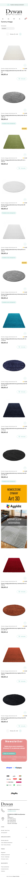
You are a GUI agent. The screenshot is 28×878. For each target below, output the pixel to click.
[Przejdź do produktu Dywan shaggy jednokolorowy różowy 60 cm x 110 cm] (14, 231)
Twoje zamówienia (5, 866)
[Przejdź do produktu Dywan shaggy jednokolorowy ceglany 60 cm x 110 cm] (14, 655)
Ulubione (3, 871)
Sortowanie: (3, 25)
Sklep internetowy (13, 876)
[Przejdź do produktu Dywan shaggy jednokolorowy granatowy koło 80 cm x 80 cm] (14, 365)
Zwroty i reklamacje (5, 856)
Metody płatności (4, 840)
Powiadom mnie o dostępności (8, 123)
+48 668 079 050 (12, 811)
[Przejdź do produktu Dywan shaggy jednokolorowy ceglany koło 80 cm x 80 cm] (14, 610)
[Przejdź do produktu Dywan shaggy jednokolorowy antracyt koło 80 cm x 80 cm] (14, 700)
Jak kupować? (4, 832)
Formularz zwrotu (4, 859)
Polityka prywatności (5, 854)
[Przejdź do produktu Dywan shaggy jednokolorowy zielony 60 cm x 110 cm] (14, 142)
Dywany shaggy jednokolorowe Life (9, 68)
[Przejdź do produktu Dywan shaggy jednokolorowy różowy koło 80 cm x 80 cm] (14, 186)
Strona (12, 34)
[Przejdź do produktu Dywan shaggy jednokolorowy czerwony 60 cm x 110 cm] (14, 565)
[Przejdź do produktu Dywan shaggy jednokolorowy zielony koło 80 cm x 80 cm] (14, 97)
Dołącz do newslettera (9, 753)
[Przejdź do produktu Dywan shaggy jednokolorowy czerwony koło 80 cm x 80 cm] (14, 455)
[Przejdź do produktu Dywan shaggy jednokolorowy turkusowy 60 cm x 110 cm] (14, 320)
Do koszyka (23, 78)
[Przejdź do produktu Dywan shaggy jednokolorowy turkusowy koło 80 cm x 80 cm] (14, 276)
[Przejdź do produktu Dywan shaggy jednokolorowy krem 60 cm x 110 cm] (14, 52)
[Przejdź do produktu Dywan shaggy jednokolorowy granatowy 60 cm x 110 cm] (14, 410)
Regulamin (15, 756)
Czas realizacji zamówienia (6, 842)
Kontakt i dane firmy (5, 830)
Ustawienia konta (4, 868)
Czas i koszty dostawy (6, 844)
